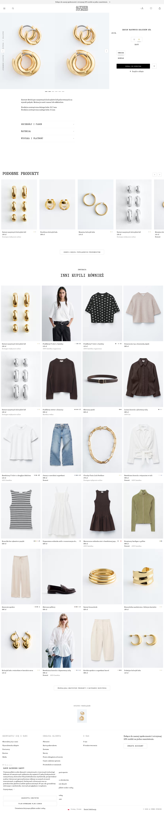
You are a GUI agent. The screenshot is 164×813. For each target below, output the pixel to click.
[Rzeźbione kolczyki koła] (57, 204)
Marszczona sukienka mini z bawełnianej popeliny (100, 541)
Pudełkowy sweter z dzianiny (53, 409)
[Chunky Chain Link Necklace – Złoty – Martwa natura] (102, 445)
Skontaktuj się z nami (10, 741)
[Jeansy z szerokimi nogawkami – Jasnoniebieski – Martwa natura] (62, 445)
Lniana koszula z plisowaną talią (136, 409)
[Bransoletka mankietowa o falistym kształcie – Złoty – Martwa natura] (143, 576)
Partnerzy (6, 749)
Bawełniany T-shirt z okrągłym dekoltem (16, 475)
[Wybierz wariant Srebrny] (134, 39)
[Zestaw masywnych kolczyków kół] (19, 204)
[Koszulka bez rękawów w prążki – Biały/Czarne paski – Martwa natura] (21, 511)
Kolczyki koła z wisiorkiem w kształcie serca (17, 670)
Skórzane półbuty (49, 607)
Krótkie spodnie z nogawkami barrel (96, 670)
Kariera (5, 753)
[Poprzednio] (3, 51)
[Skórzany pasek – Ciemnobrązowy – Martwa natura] (102, 379)
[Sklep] (4, 8)
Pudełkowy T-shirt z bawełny (53, 344)
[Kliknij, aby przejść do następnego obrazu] (160, 175)
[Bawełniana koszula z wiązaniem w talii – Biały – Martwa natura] (143, 445)
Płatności (46, 741)
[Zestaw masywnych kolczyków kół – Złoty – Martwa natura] (21, 313)
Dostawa (46, 749)
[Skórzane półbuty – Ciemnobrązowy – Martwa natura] (62, 576)
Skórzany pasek (89, 409)
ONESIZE (121, 53)
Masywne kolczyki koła (87, 232)
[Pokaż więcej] (82, 2)
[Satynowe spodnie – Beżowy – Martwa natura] (21, 576)
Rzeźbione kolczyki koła (48, 232)
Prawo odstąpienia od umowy (53, 757)
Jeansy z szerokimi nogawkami (54, 475)
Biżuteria (3, 46)
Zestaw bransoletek (90, 607)
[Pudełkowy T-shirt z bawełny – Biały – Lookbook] (62, 313)
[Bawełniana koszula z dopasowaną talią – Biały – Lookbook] (62, 640)
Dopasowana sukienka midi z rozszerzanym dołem (60, 541)
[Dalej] (106, 51)
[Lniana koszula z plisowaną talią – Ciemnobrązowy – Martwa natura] (143, 379)
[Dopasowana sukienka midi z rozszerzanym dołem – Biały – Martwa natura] (62, 511)
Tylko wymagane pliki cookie (30, 803)
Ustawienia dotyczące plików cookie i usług (30, 808)
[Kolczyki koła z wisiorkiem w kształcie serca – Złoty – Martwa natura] (21, 640)
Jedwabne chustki (3, 63)
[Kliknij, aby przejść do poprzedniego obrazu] (155, 175)
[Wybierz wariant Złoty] (139, 39)
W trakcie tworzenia (90, 745)
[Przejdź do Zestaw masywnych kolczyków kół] (82, 716)
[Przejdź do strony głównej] (82, 8)
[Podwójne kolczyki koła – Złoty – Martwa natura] (143, 640)
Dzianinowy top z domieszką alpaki (136, 344)
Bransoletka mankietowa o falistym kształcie (140, 607)
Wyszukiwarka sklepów (10, 745)
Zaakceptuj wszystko (30, 798)
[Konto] (142, 8)
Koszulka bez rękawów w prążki (13, 541)
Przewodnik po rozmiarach (52, 764)
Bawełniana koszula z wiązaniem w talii (138, 475)
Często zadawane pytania (51, 761)
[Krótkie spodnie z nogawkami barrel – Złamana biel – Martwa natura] (102, 640)
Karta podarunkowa (50, 745)
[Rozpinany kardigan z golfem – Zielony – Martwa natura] (143, 511)
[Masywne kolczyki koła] (95, 204)
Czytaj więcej (7, 789)
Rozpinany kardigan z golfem (134, 541)
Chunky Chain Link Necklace (93, 475)
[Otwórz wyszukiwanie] (13, 8)
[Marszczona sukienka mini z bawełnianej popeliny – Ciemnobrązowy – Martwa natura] (102, 511)
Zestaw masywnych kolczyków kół (14, 232)
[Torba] (159, 8)
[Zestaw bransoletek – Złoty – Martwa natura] (102, 576)
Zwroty (45, 753)
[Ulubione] (151, 8)
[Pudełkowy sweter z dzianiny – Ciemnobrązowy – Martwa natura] (62, 379)
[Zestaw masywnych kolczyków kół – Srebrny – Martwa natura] (21, 379)
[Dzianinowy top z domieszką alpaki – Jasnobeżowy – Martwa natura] (143, 313)
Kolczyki (3, 35)
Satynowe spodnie (8, 607)
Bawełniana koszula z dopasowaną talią (57, 670)
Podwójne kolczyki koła (132, 670)
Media (4, 757)
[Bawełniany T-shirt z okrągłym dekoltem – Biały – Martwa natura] (21, 445)
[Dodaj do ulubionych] (154, 66)
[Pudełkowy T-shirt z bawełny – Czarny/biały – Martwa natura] (102, 313)
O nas (85, 741)
